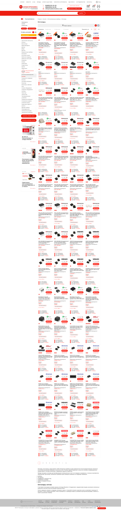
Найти (81, 13)
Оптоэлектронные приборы (54, 19)
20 (91, 29)
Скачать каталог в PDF (28, 120)
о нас (33, 2)
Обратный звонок (74, 5)
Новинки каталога (25, 35)
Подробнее (33, 125)
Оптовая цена (57, 29)
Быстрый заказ (48, 40)
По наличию (66, 29)
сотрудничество (80, 2)
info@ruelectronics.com (53, 9)
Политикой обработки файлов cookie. (88, 507)
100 (99, 29)
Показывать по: (85, 29)
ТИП (35, 32)
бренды (39, 2)
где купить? (72, 2)
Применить (24, 28)
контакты (89, 2)
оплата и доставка (47, 2)
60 (95, 29)
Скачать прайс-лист (75, 8)
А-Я (33, 32)
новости (28, 2)
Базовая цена (48, 29)
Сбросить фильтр (31, 28)
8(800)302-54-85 (50, 7)
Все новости (32, 141)
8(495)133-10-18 (50, 5)
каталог (22, 2)
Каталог (44, 19)
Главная (40, 19)
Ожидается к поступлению (27, 37)
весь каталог (26, 32)
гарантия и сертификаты (60, 2)
